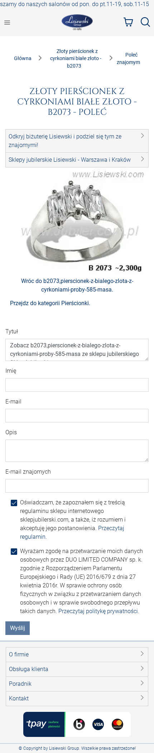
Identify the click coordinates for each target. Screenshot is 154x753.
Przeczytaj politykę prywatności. (98, 611)
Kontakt (19, 698)
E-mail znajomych (28, 471)
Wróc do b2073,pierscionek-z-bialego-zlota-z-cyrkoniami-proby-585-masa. (77, 285)
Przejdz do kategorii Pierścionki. (50, 303)
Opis (11, 432)
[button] (77, 141)
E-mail (13, 401)
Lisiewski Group (64, 748)
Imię (10, 370)
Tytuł (11, 331)
